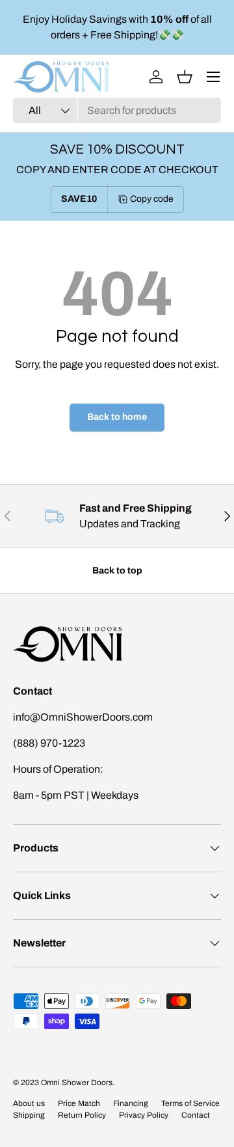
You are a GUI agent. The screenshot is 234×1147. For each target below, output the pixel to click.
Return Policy (82, 1115)
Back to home (117, 417)
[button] (184, 76)
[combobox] (117, 110)
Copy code (152, 199)
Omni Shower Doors (76, 1082)
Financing (130, 1103)
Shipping (29, 1115)
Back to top (117, 570)
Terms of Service (190, 1103)
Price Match (79, 1103)
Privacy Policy (143, 1115)
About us (29, 1103)
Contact (195, 1115)
